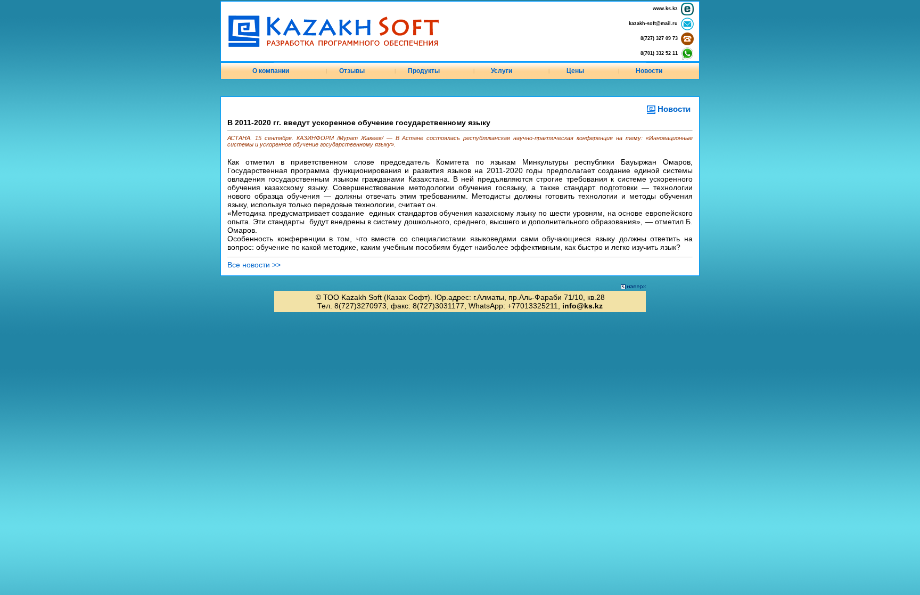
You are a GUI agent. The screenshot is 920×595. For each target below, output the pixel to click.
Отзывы (352, 71)
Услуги (501, 71)
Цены (575, 71)
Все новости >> (254, 264)
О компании (270, 71)
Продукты (424, 71)
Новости (649, 71)
